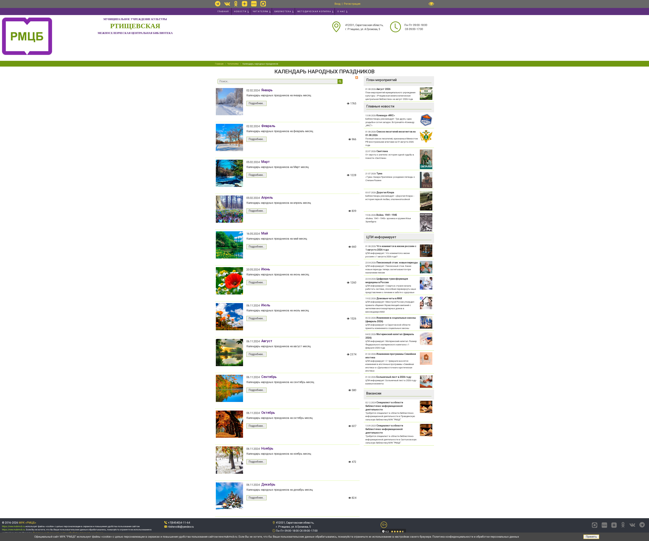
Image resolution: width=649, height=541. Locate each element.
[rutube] (254, 3)
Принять (591, 536)
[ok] (236, 3)
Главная (223, 11)
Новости (240, 11)
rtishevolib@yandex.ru (181, 526)
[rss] (356, 77)
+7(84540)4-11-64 (179, 522)
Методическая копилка (314, 11)
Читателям (260, 11)
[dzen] (244, 3)
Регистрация (352, 3)
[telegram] (217, 3)
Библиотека (282, 11)
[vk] (227, 3)
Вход (337, 3)
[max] (263, 3)
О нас (341, 11)
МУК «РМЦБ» (27, 522)
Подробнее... (256, 103)
